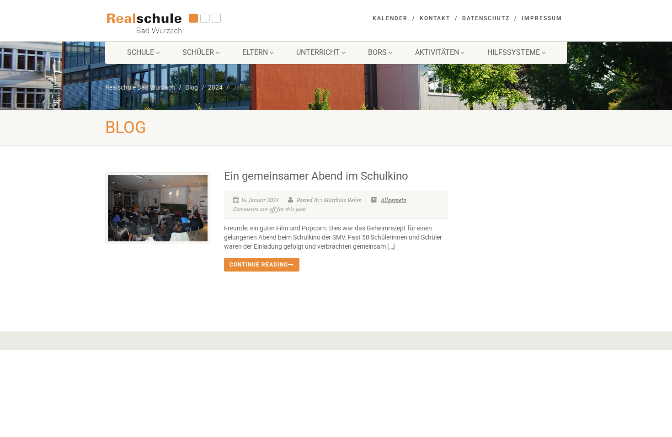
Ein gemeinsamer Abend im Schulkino (316, 176)
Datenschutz (486, 18)
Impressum (542, 18)
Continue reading (258, 264)
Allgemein (393, 200)
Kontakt (435, 18)
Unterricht (318, 52)
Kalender (390, 18)
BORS (377, 52)
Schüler (198, 52)
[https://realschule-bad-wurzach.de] (177, 22)
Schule (140, 52)
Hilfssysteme (513, 52)
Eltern (255, 52)
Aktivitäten (437, 52)
